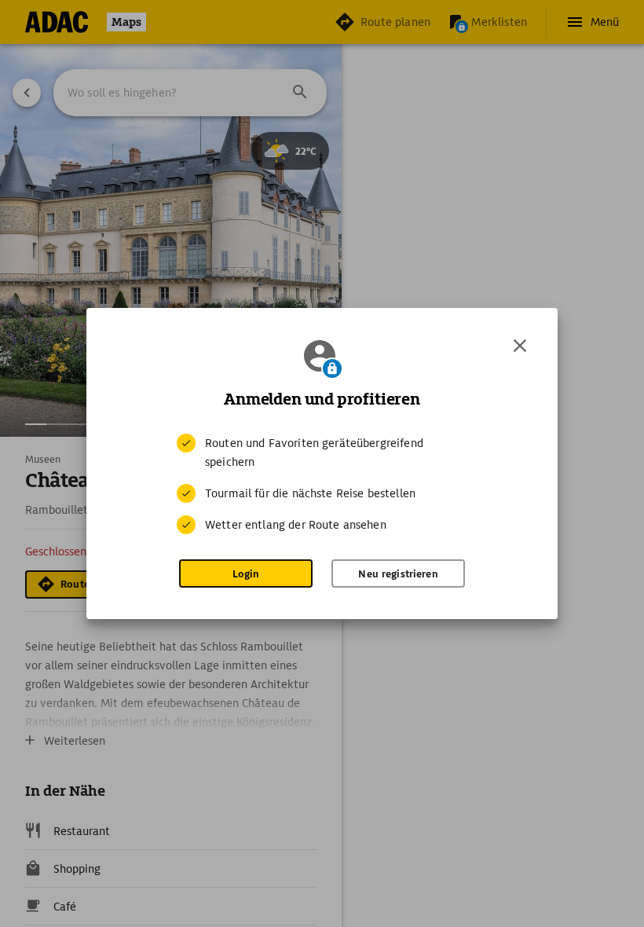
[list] (322, 484)
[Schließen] (520, 346)
